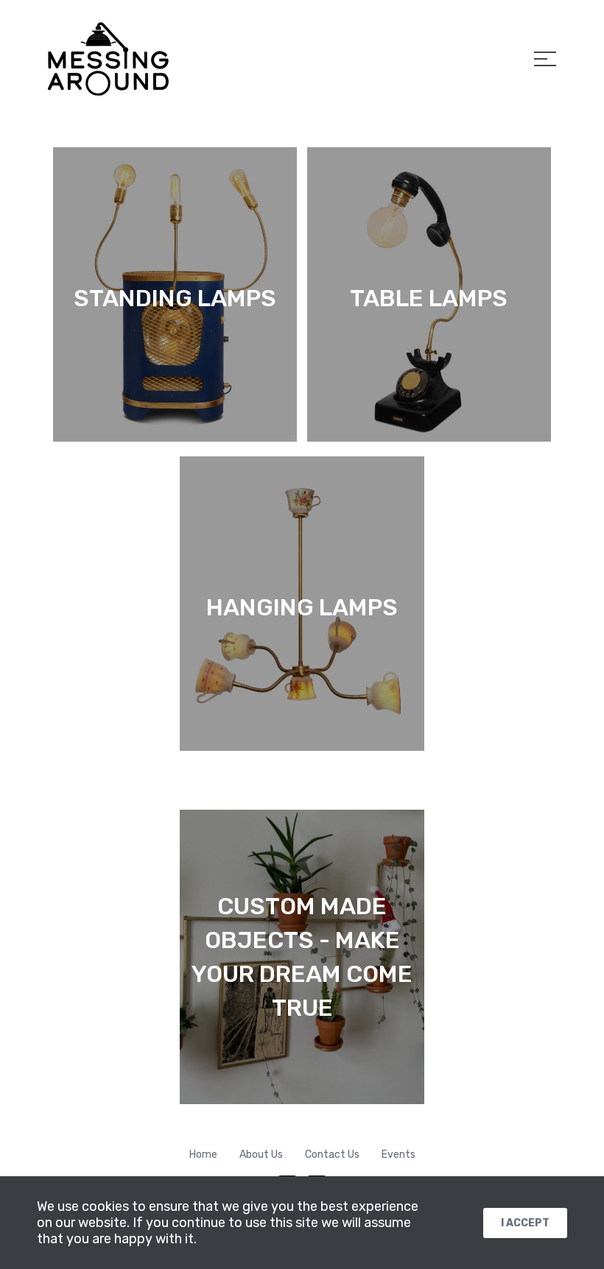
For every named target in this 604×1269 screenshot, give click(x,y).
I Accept (525, 1223)
